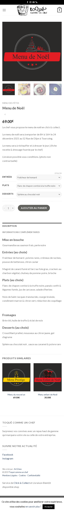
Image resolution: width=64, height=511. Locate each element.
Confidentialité (33, 475)
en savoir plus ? (33, 506)
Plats (5, 185)
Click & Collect (22, 482)
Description (9, 226)
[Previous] (7, 51)
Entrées (7, 177)
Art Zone (18, 469)
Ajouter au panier (34, 207)
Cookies (22, 475)
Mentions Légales (9, 475)
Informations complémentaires (21, 232)
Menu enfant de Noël (47, 394)
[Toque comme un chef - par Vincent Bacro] (32, 10)
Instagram (7, 458)
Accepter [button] (48, 506)
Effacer (58, 173)
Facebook (7, 454)
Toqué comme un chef (18, 472)
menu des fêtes (10, 103)
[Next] (56, 51)
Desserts (8, 194)
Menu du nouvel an (16, 394)
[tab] (32, 226)
